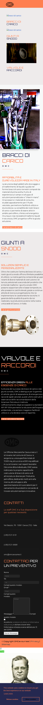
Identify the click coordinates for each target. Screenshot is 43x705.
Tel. (5, 579)
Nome (6, 572)
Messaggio (8, 614)
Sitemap (6, 644)
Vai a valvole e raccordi (12, 419)
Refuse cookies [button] (12, 699)
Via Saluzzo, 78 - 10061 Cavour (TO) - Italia (20, 525)
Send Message (11, 633)
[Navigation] (2, 4)
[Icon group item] (5, 497)
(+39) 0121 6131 (10, 535)
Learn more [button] (8, 693)
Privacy (35, 641)
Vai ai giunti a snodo (10, 310)
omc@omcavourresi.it (12, 554)
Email (6, 588)
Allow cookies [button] (30, 699)
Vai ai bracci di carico (12, 227)
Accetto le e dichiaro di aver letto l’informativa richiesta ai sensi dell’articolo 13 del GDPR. (21, 626)
